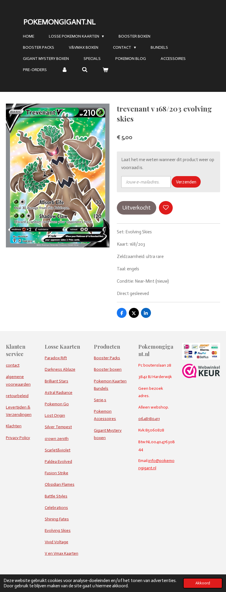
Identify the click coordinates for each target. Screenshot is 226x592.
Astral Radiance (58, 392)
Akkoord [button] (202, 583)
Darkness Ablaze (60, 369)
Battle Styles (56, 496)
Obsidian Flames (59, 484)
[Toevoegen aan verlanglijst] (166, 208)
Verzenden (186, 182)
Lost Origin (55, 415)
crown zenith (57, 438)
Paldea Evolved (58, 461)
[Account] (64, 70)
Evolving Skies (58, 530)
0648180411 (149, 418)
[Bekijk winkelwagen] (105, 70)
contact (12, 365)
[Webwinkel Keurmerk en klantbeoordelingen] (201, 376)
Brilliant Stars (56, 381)
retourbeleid (17, 395)
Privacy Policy (18, 437)
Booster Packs (107, 357)
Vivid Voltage (56, 541)
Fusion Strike (56, 472)
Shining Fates (57, 519)
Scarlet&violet (57, 450)
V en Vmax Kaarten (61, 553)
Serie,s (100, 399)
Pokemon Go (57, 404)
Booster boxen (108, 369)
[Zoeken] (85, 70)
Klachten (13, 426)
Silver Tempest (58, 426)
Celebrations (56, 507)
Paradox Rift (56, 357)
